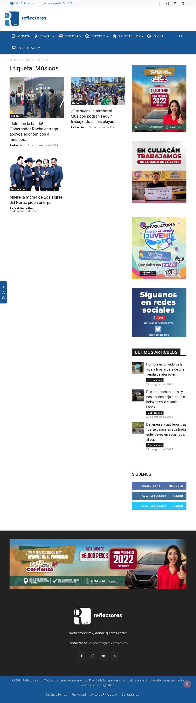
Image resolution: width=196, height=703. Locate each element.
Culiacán (16, 115)
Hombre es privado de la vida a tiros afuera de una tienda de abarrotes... (165, 369)
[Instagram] (167, 3)
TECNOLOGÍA (27, 48)
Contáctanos (130, 694)
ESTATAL (45, 36)
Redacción (17, 145)
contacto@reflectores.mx (108, 643)
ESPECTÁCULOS (129, 36)
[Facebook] (159, 3)
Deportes (78, 103)
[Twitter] (182, 3)
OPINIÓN (24, 36)
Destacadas (18, 189)
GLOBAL (159, 36)
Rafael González (21, 208)
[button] (180, 36)
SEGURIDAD (73, 36)
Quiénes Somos (56, 694)
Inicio (13, 60)
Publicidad (78, 694)
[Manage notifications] (187, 684)
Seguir (178, 495)
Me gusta (176, 485)
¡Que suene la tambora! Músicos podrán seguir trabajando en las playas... (94, 116)
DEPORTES (98, 36)
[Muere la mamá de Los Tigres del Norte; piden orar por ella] (37, 173)
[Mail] (175, 3)
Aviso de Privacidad (103, 694)
